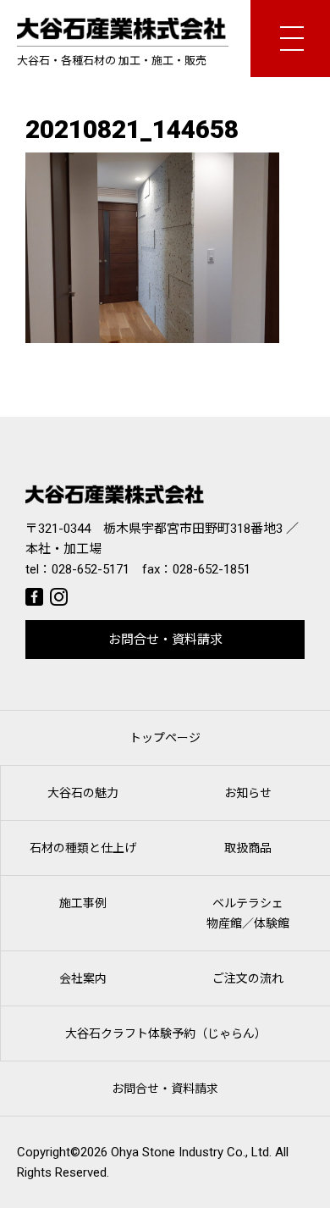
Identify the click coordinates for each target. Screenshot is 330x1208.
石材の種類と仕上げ (83, 848)
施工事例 (83, 903)
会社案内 (83, 978)
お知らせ (248, 793)
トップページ (165, 738)
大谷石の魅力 (82, 793)
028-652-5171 (90, 569)
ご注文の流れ (247, 978)
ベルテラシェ (247, 913)
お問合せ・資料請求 (165, 639)
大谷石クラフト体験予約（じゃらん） (166, 1033)
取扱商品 (248, 848)
